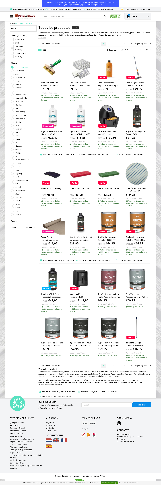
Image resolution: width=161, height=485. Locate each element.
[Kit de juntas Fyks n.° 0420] (137, 116)
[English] (56, 441)
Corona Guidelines (17, 463)
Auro (17, 74)
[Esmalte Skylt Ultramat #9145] (52, 116)
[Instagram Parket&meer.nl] (119, 424)
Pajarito (18, 163)
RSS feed (13, 468)
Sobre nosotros (16, 436)
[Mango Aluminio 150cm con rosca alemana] (137, 327)
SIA (16, 184)
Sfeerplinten (20, 187)
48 (131, 44)
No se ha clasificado (49, 93)
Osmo (17, 156)
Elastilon (18, 105)
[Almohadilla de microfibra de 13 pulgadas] (137, 173)
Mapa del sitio (15, 452)
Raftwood (19, 166)
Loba (17, 136)
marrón (19, 50)
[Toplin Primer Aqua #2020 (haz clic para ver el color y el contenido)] (80, 327)
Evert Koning (20, 112)
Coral (17, 91)
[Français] (64, 441)
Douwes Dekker (21, 98)
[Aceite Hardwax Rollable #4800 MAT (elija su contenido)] (109, 222)
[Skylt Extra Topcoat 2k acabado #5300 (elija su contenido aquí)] (52, 279)
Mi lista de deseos (52, 431)
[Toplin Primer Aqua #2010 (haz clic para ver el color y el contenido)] (109, 327)
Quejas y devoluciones (18, 444)
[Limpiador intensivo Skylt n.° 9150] (80, 116)
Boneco (18, 84)
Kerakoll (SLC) (20, 129)
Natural (19, 56)
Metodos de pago (16, 433)
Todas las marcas (22, 67)
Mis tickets (50, 428)
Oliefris (18, 149)
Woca (17, 208)
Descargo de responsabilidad (21, 450)
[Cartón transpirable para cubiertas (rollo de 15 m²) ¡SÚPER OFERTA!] (52, 222)
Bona (17, 81)
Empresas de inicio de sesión (21, 441)
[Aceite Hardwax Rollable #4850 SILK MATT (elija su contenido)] (137, 222)
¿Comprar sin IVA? (17, 422)
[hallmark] (115, 16)
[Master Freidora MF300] (80, 279)
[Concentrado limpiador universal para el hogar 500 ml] (109, 67)
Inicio (12, 23)
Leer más (42, 38)
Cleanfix (18, 88)
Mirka (17, 139)
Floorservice (20, 118)
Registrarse (50, 422)
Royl (17, 177)
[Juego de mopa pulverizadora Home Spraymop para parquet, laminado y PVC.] (137, 67)
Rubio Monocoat (21, 180)
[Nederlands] (49, 441)
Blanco (19, 39)
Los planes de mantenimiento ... (22, 439)
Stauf (17, 194)
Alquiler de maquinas (18, 460)
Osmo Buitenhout (22, 160)
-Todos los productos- (23, 23)
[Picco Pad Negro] (52, 173)
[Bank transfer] (85, 423)
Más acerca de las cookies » (128, 483)
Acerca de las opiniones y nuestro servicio (26, 465)
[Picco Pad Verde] (109, 173)
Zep (16, 211)
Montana (18, 142)
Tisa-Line (18, 201)
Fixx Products (20, 115)
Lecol (17, 132)
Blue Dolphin (20, 77)
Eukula (17, 108)
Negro (19, 46)
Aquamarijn (19, 70)
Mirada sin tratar (23, 53)
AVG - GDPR (14, 425)
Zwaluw (18, 214)
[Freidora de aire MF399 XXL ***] (109, 116)
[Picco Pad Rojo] (80, 173)
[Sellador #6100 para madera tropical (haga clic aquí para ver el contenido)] (80, 222)
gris (18, 43)
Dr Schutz (19, 101)
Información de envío (18, 431)
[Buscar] (105, 16)
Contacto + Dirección (18, 428)
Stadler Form (20, 190)
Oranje (18, 153)
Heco (17, 125)
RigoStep (18, 173)
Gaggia (18, 122)
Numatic (18, 146)
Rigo (17, 170)
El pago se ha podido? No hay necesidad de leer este (26, 456)
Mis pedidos (50, 425)
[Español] (122, 9)
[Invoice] (92, 423)
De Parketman (21, 94)
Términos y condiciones (19, 447)
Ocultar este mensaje (109, 483)
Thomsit (18, 197)
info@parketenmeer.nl (125, 441)
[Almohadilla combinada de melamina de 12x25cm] (80, 67)
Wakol (17, 204)
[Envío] (83, 435)
